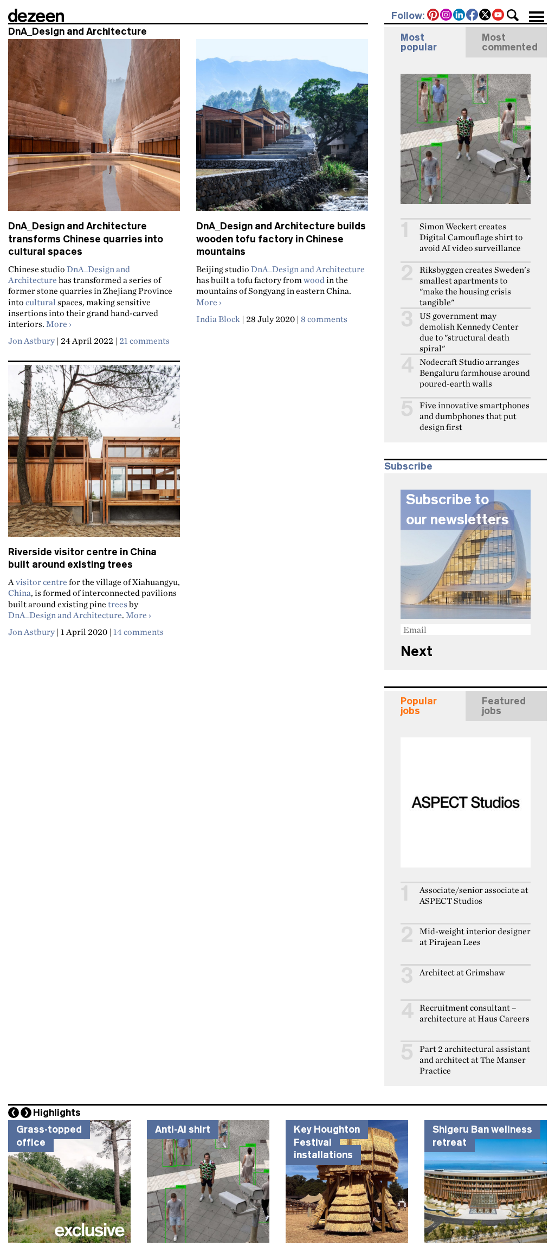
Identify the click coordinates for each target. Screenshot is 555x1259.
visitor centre (41, 581)
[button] (512, 15)
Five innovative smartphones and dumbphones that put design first (475, 416)
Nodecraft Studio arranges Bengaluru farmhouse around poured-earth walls (475, 373)
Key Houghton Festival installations (327, 1142)
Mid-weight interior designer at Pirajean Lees (475, 936)
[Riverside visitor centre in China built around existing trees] (94, 455)
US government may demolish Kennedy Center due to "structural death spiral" (469, 332)
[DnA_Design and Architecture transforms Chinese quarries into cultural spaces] (94, 129)
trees (117, 604)
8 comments (324, 318)
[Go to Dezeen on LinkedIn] (459, 16)
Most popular (419, 42)
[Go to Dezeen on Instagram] (446, 16)
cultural (40, 302)
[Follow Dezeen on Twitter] (485, 16)
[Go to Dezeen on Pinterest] (433, 16)
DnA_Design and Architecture (308, 269)
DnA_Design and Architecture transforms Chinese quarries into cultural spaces (85, 238)
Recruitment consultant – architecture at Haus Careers (475, 1013)
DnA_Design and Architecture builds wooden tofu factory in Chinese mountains (281, 238)
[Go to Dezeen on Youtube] (498, 16)
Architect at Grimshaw (462, 972)
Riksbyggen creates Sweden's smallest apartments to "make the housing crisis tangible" (475, 286)
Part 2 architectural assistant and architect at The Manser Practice (475, 1060)
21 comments (144, 340)
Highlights (57, 1112)
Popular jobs (419, 706)
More (59, 323)
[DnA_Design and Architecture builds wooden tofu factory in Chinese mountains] (282, 129)
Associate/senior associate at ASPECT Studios (474, 895)
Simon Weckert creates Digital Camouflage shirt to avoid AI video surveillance (471, 237)
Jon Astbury (31, 340)
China (19, 592)
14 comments (138, 631)
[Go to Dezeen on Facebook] (472, 16)
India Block (218, 318)
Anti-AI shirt (182, 1129)
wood (314, 279)
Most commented (510, 42)
